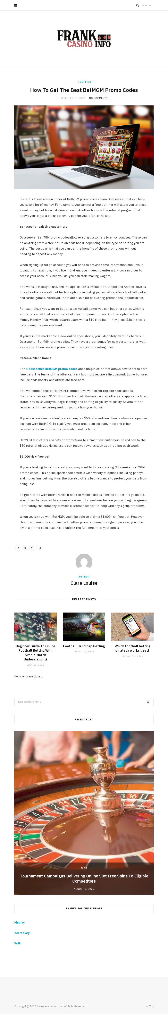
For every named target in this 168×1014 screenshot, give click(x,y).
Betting (85, 81)
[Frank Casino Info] (84, 38)
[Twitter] (25, 548)
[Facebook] (18, 548)
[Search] (137, 5)
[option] (84, 813)
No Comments (98, 98)
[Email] (39, 548)
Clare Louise (84, 583)
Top (151, 1006)
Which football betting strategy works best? (132, 648)
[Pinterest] (32, 548)
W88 (17, 943)
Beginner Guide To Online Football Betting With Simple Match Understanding (35, 652)
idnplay (19, 922)
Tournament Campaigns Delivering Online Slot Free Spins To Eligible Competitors (84, 878)
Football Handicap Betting (84, 646)
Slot (84, 868)
